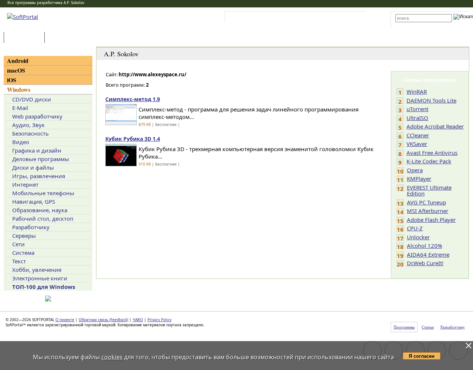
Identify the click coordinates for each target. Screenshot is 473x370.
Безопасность (30, 133)
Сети (18, 244)
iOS (11, 80)
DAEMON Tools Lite (431, 100)
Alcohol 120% (424, 245)
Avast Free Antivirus (431, 152)
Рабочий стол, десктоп (42, 218)
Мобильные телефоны (43, 193)
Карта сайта (328, 18)
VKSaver (416, 143)
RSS (351, 18)
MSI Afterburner (427, 210)
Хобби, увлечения (36, 269)
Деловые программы (40, 159)
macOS (16, 70)
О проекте (64, 319)
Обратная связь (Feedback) (103, 319)
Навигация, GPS (33, 201)
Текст (19, 261)
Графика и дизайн (36, 150)
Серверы (24, 235)
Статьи (62, 37)
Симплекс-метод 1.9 (132, 99)
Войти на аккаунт (249, 18)
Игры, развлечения (38, 176)
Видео (20, 142)
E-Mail (20, 107)
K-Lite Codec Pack (428, 161)
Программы (26, 37)
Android (17, 60)
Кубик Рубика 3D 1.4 (132, 138)
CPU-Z (415, 228)
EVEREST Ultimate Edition (429, 190)
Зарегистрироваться (291, 18)
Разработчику (31, 227)
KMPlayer (419, 178)
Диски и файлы (33, 167)
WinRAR (416, 91)
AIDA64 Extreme (428, 254)
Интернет (25, 184)
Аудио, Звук (28, 125)
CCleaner (417, 135)
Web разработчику (37, 116)
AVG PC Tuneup (426, 202)
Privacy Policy (159, 319)
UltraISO (417, 117)
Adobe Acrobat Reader (435, 126)
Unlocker (418, 237)
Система (23, 252)
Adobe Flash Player (431, 219)
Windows (18, 89)
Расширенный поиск (416, 25)
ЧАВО (138, 319)
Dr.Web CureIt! (425, 263)
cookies (112, 357)
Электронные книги (39, 278)
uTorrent (417, 109)
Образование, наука (39, 210)
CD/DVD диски (31, 99)
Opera (415, 170)
